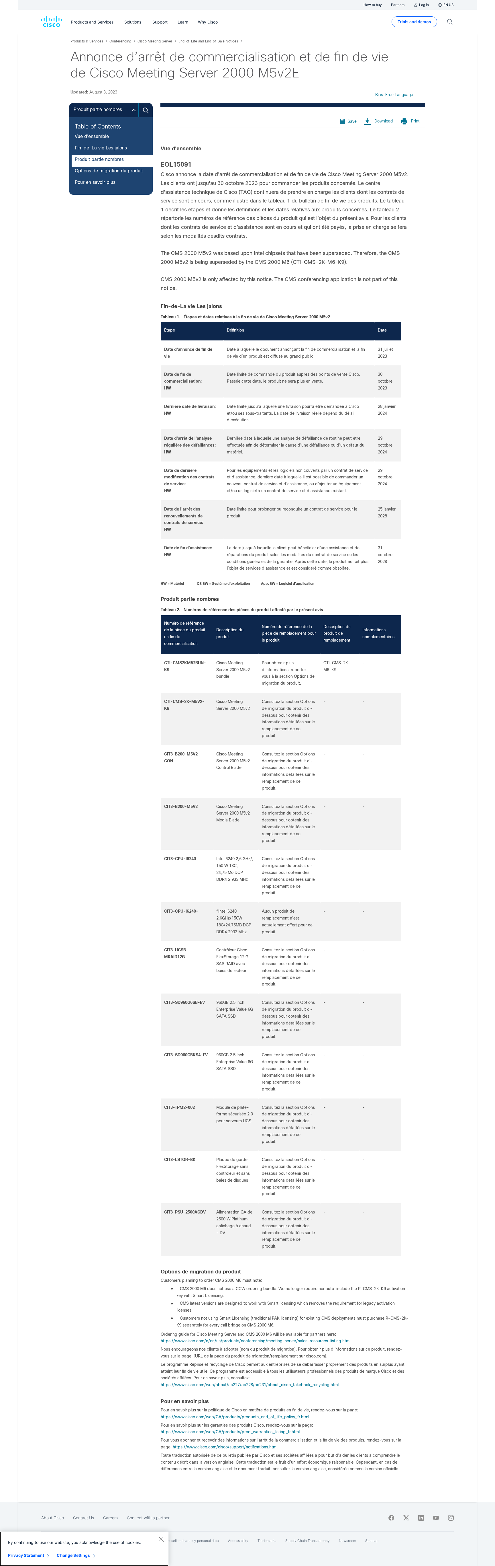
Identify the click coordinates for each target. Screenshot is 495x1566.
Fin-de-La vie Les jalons (101, 147)
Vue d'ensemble (92, 136)
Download (383, 120)
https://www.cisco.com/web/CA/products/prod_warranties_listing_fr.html (230, 1431)
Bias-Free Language (394, 94)
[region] (84, 1549)
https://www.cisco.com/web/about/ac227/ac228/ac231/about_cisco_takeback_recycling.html (250, 1384)
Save (352, 121)
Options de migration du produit (109, 170)
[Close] (161, 1539)
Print (415, 120)
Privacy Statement (26, 1555)
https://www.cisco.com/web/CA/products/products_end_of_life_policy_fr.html (235, 1417)
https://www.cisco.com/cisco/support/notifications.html (225, 1447)
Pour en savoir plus (95, 182)
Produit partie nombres (99, 159)
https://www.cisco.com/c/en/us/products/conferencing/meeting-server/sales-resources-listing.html (255, 1341)
